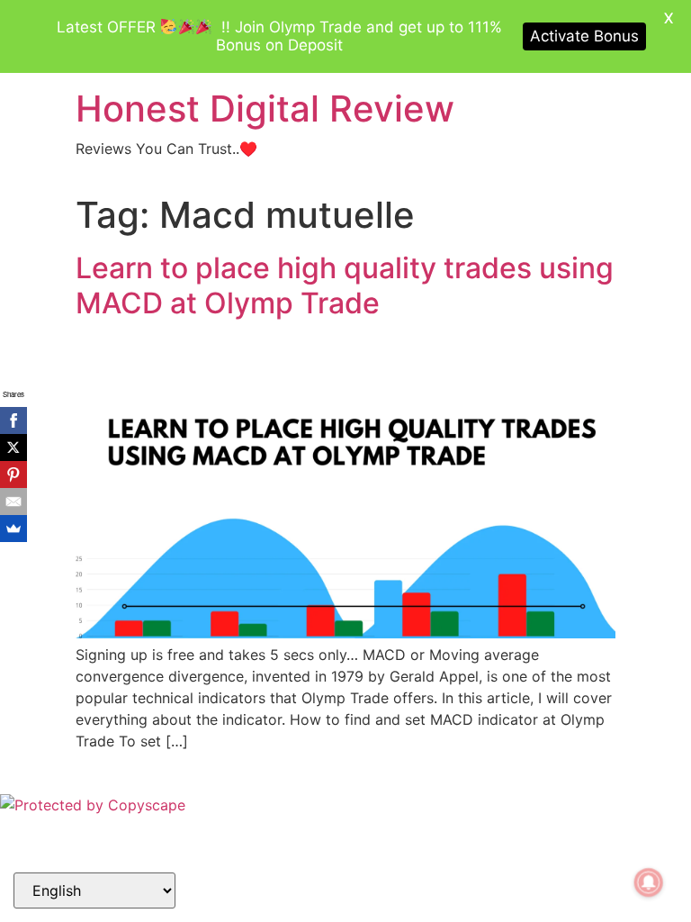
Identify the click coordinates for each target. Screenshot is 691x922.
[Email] (13, 501)
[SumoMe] (13, 528)
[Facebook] (13, 420)
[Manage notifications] (648, 882)
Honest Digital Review (265, 108)
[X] (13, 447)
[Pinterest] (13, 474)
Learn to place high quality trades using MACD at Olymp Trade (345, 285)
